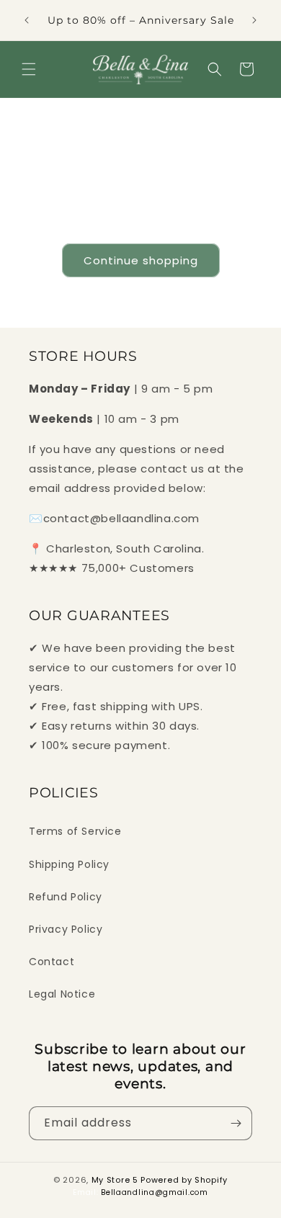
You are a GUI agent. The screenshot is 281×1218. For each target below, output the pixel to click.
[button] (29, 69)
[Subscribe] (235, 1123)
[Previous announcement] (27, 20)
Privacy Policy (65, 929)
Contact (51, 961)
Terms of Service (75, 831)
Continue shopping (141, 260)
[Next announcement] (254, 20)
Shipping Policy (69, 864)
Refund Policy (65, 897)
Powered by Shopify (184, 1180)
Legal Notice (62, 994)
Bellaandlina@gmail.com (154, 1192)
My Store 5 (115, 1180)
